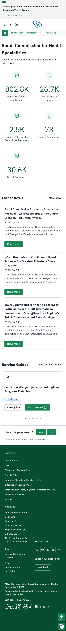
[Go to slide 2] (29, 418)
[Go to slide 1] (25, 418)
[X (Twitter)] (37, 549)
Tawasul (9, 549)
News (8, 465)
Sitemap (9, 499)
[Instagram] (48, 549)
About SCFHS (11, 460)
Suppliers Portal (13, 525)
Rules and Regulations (16, 512)
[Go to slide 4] (36, 418)
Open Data (10, 516)
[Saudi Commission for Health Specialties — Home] (37, 24)
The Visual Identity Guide (18, 538)
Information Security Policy (19, 484)
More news (55, 198)
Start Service (35, 407)
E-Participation (12, 534)
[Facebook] (59, 549)
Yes (41, 432)
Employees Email (14, 529)
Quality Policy (12, 475)
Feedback (43, 567)
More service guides (50, 365)
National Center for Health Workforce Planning (33, 32)
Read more (13, 244)
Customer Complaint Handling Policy (23, 480)
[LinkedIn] (53, 549)
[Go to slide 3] (33, 418)
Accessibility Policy (15, 494)
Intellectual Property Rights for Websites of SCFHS (30, 489)
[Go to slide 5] (40, 418)
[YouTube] (42, 549)
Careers (9, 521)
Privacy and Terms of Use (17, 470)
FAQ (7, 562)
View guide (13, 407)
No (51, 432)
